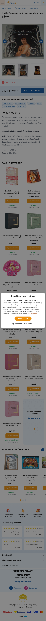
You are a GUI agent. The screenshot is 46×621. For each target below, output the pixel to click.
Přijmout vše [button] (23, 319)
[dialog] (23, 310)
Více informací (32, 314)
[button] (23, 323)
